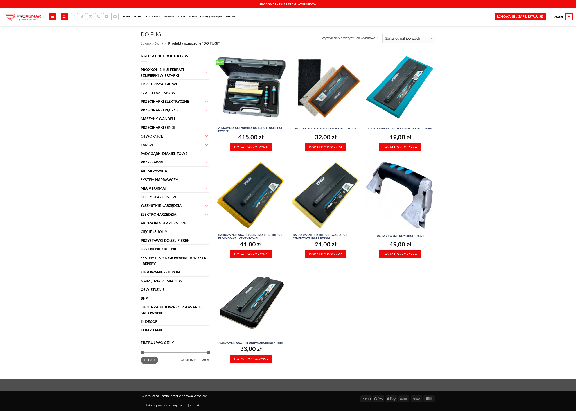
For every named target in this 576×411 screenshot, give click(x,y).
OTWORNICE (152, 136)
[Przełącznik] (206, 72)
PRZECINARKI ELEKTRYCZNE (165, 101)
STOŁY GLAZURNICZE (159, 197)
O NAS (181, 16)
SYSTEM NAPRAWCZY (159, 179)
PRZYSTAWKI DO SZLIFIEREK (165, 240)
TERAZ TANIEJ (152, 330)
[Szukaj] (64, 16)
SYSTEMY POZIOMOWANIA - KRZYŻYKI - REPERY (174, 260)
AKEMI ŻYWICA (154, 171)
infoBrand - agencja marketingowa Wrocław (176, 396)
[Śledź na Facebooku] (74, 16)
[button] (52, 16)
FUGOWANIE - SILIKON (160, 272)
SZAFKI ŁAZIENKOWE (159, 92)
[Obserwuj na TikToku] (82, 16)
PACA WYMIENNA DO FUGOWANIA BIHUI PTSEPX (400, 128)
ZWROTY (231, 16)
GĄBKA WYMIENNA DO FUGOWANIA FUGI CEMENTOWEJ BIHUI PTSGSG (320, 236)
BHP (144, 298)
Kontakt (195, 405)
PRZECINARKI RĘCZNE (159, 110)
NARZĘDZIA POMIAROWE (162, 281)
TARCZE (147, 144)
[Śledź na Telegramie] (115, 16)
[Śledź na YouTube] (106, 16)
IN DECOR (149, 321)
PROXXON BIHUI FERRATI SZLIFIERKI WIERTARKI (162, 72)
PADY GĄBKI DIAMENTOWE (164, 153)
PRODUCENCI (152, 16)
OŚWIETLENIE (152, 289)
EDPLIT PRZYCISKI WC (159, 84)
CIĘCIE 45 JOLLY (154, 231)
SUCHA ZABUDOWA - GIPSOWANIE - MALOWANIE (172, 310)
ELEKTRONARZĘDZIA (158, 214)
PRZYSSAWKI (152, 162)
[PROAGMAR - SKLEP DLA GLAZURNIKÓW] (22, 17)
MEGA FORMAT (154, 188)
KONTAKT (169, 16)
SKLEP (137, 16)
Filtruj (149, 360)
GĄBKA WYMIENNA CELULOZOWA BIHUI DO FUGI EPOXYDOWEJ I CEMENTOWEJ (250, 236)
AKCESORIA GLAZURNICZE (163, 223)
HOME (126, 16)
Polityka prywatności (155, 405)
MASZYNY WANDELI (158, 118)
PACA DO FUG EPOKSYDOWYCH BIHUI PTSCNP (325, 128)
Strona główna (152, 43)
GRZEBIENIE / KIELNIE (159, 249)
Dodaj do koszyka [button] (251, 147)
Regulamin (179, 405)
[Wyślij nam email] (90, 16)
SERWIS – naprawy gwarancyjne (205, 16)
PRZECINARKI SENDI (158, 127)
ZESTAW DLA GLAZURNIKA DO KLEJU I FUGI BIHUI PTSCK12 (250, 129)
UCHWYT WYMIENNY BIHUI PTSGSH (400, 235)
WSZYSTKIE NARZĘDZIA (161, 205)
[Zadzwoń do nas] (98, 16)
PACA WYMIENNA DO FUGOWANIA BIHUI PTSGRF (251, 343)
